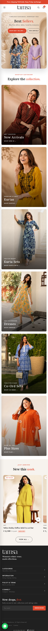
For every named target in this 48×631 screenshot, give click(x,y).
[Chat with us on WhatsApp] (5, 626)
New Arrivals (34, 31)
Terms (10, 625)
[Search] (38, 7)
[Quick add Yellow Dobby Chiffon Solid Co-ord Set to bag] (38, 519)
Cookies (16, 625)
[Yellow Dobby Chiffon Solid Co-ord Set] (22, 499)
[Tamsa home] (24, 7)
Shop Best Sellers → (17, 31)
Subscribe (39, 608)
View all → (24, 539)
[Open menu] (4, 7)
